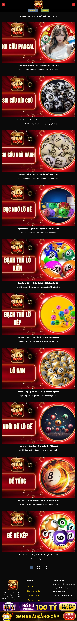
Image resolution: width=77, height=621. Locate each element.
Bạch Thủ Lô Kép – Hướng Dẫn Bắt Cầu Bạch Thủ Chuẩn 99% (38, 337)
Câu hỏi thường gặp (33, 591)
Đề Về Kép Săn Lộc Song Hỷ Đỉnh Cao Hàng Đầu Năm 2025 (38, 555)
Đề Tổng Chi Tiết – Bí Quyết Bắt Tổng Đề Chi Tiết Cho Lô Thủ (38, 500)
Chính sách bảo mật (33, 596)
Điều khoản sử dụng (33, 600)
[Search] (73, 4)
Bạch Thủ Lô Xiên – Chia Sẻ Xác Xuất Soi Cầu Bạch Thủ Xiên (38, 283)
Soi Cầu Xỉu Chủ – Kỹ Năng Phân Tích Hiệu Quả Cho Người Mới (38, 120)
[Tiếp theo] (45, 567)
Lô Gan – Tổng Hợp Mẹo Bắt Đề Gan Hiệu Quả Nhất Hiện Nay (38, 392)
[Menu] (3, 4)
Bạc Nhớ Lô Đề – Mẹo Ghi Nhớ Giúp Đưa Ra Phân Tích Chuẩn (38, 229)
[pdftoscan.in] (38, 4)
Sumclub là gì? (32, 586)
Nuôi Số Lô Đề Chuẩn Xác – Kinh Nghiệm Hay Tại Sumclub (38, 446)
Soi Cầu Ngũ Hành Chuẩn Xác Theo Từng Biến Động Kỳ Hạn (38, 174)
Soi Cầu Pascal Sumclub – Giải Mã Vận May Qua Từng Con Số (38, 66)
